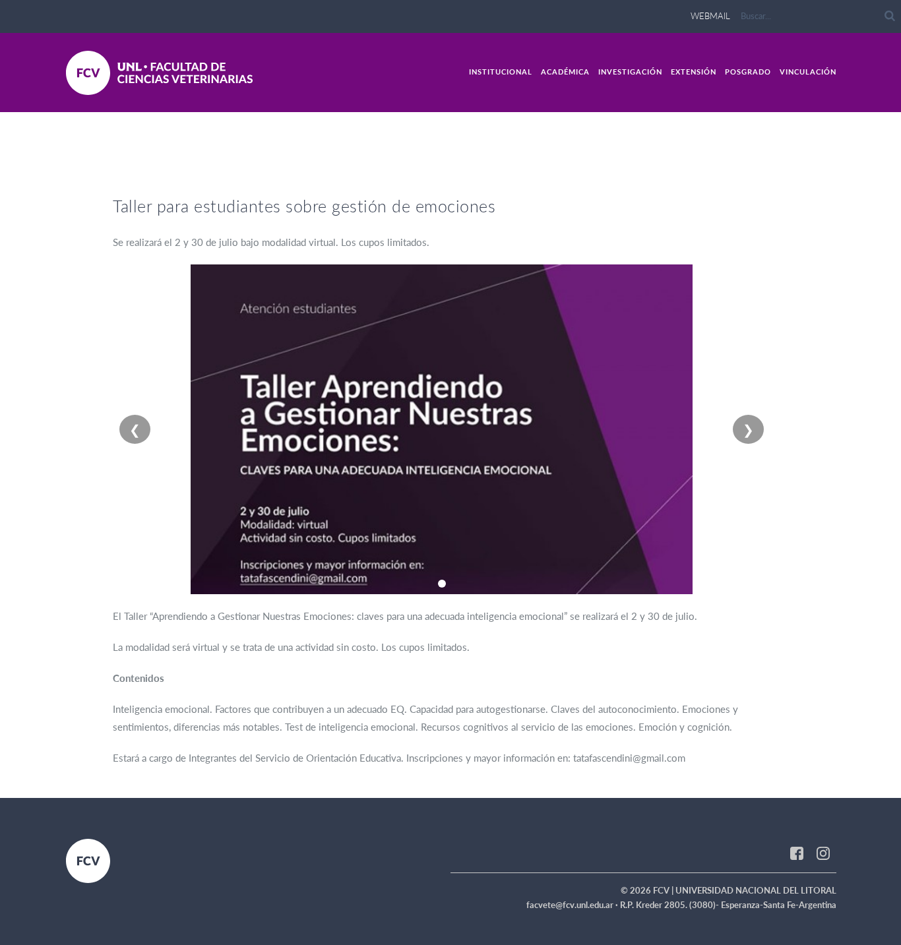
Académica (565, 71)
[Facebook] (796, 852)
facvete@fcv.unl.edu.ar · (573, 904)
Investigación (630, 71)
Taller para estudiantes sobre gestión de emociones (304, 206)
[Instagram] (823, 852)
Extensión (693, 71)
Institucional (500, 71)
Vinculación (808, 71)
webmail (710, 16)
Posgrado (748, 71)
